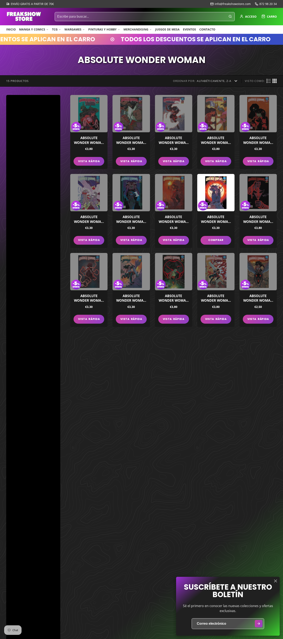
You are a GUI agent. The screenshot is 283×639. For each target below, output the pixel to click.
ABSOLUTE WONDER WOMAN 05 (89, 290)
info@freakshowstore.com (233, 4)
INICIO (11, 29)
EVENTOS (189, 29)
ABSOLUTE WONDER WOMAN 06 (258, 211)
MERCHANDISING (135, 29)
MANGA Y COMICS (32, 29)
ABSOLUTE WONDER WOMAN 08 (173, 211)
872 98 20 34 (268, 4)
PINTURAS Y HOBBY (102, 29)
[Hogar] (23, 16)
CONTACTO (207, 29)
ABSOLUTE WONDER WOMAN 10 (89, 211)
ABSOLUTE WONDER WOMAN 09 (131, 211)
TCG (55, 29)
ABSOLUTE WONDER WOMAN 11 (258, 132)
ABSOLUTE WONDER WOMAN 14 (131, 132)
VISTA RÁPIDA (89, 161)
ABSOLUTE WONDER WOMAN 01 (258, 290)
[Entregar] (258, 624)
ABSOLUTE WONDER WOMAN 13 (173, 132)
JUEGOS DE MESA (167, 29)
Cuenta (248, 16)
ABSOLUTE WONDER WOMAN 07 (216, 211)
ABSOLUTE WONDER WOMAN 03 (173, 290)
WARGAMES (72, 29)
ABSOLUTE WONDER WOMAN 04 (131, 290)
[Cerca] (275, 580)
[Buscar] (230, 16)
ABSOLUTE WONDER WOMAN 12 (216, 132)
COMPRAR (215, 240)
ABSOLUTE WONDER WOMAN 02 (216, 290)
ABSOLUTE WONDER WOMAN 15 (89, 132)
